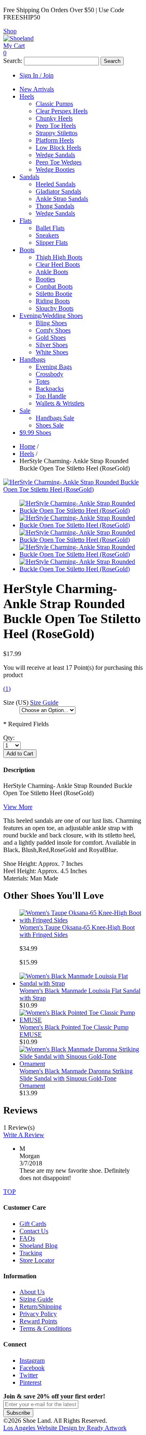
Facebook (32, 1367)
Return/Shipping (40, 1306)
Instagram (32, 1360)
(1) (7, 688)
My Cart (14, 45)
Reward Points (38, 1321)
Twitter (28, 1375)
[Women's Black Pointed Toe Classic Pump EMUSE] (81, 1019)
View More (17, 806)
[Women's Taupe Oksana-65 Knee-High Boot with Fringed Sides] (81, 920)
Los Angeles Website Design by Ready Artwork (65, 1427)
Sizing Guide (36, 1299)
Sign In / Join (36, 75)
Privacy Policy (38, 1313)
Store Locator (36, 1260)
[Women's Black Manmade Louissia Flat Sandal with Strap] (81, 983)
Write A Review (23, 1134)
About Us (32, 1291)
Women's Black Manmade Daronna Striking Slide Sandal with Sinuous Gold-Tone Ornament (76, 1078)
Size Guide (44, 702)
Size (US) (15, 702)
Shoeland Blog (38, 1245)
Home (27, 446)
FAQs (27, 1238)
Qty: (9, 737)
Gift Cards (32, 1223)
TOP (9, 1191)
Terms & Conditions (45, 1328)
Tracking (30, 1252)
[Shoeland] (18, 38)
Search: (12, 60)
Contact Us (33, 1231)
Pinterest (30, 1382)
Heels (26, 453)
